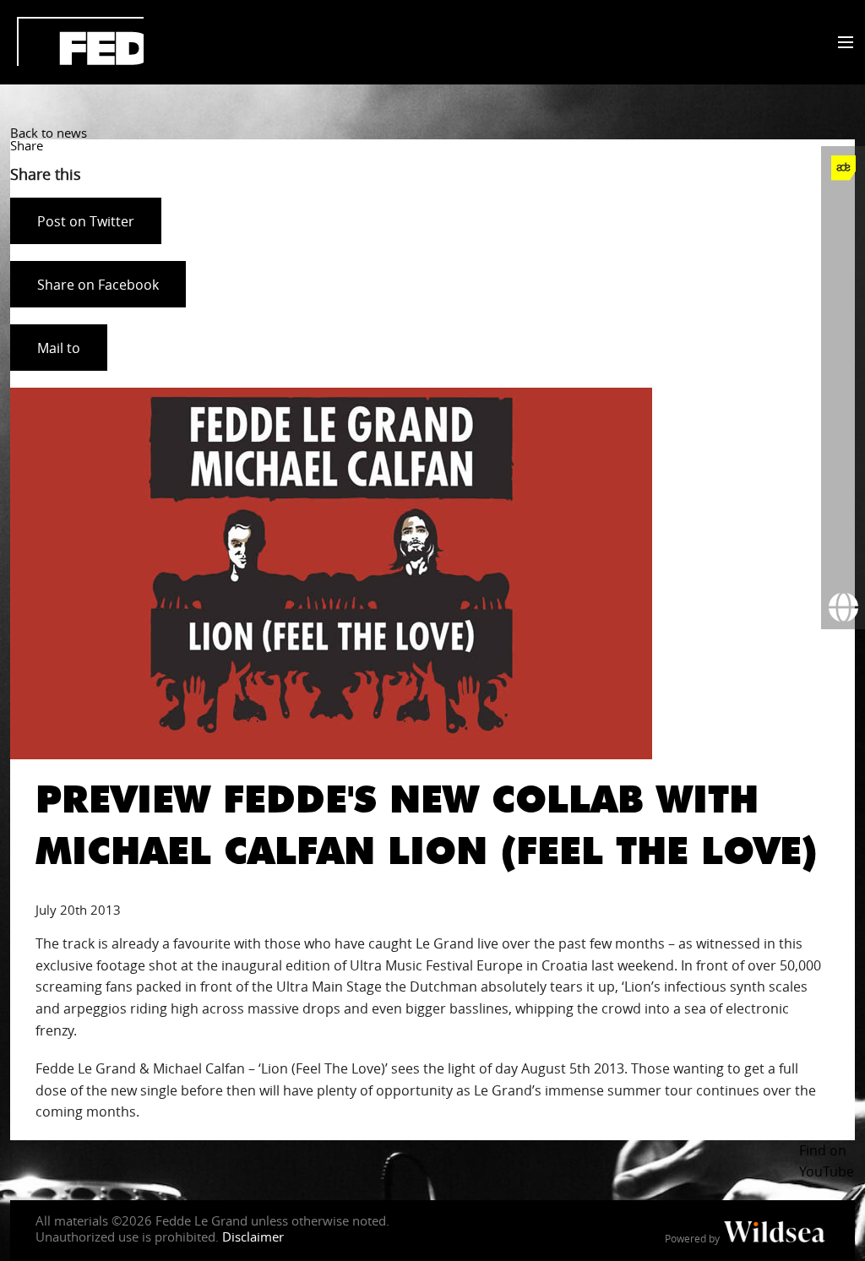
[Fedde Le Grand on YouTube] (843, 344)
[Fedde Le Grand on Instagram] (843, 300)
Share (26, 145)
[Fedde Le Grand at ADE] (843, 168)
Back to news (48, 132)
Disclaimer (253, 1236)
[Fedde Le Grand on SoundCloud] (843, 388)
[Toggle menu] (841, 43)
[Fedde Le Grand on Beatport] (843, 475)
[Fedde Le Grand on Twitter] (843, 256)
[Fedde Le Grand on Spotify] (843, 432)
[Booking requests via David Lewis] (843, 607)
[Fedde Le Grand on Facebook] (843, 212)
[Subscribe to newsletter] (843, 563)
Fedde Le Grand (80, 41)
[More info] (843, 519)
